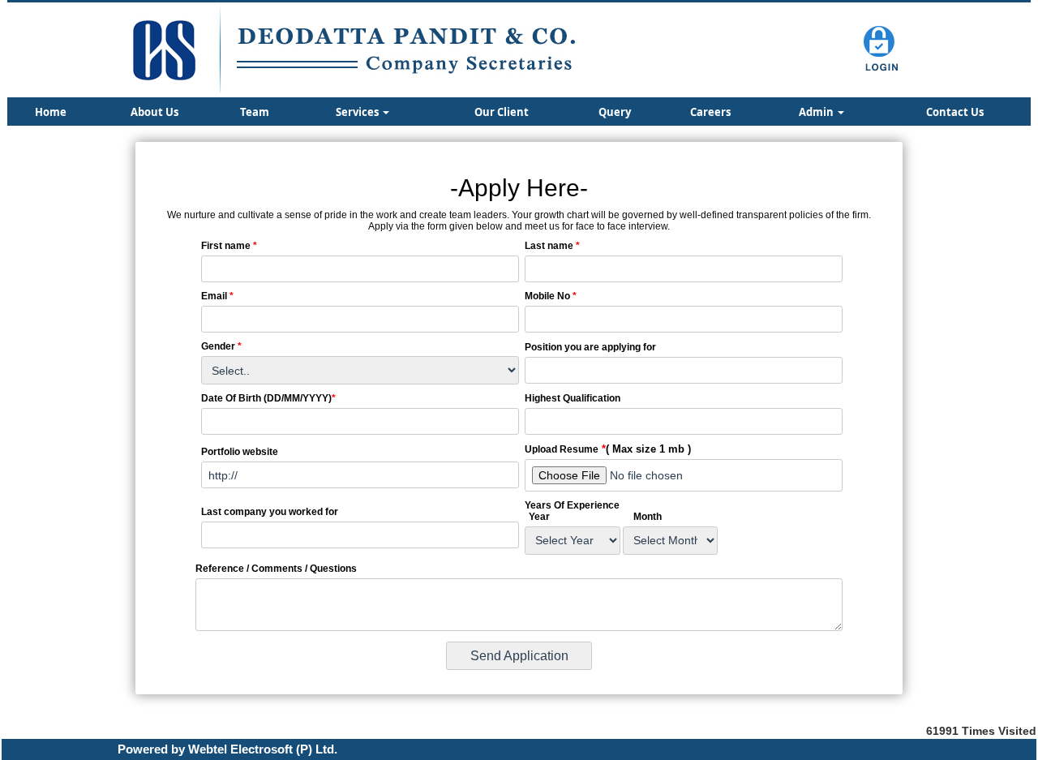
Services (358, 112)
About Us (154, 112)
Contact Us (955, 112)
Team (254, 112)
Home (50, 112)
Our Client (501, 112)
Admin (817, 112)
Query (614, 112)
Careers (710, 112)
